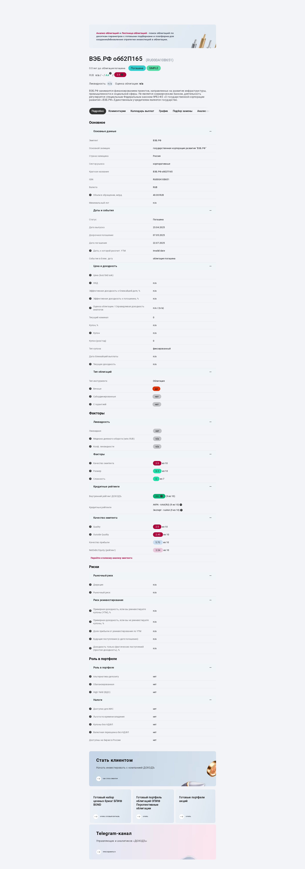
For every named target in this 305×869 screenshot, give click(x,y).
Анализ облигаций (107, 33)
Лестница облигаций (134, 33)
